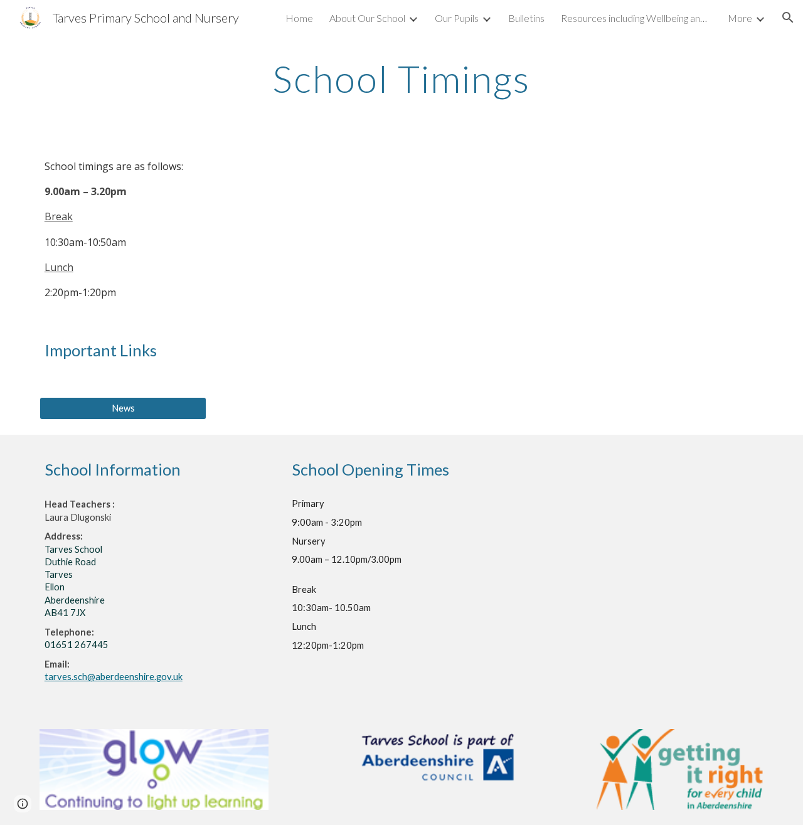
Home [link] (299, 18)
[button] (788, 18)
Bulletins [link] (526, 18)
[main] (401, 78)
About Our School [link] (367, 18)
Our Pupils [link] (457, 18)
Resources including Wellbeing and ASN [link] (636, 18)
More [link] (740, 18)
